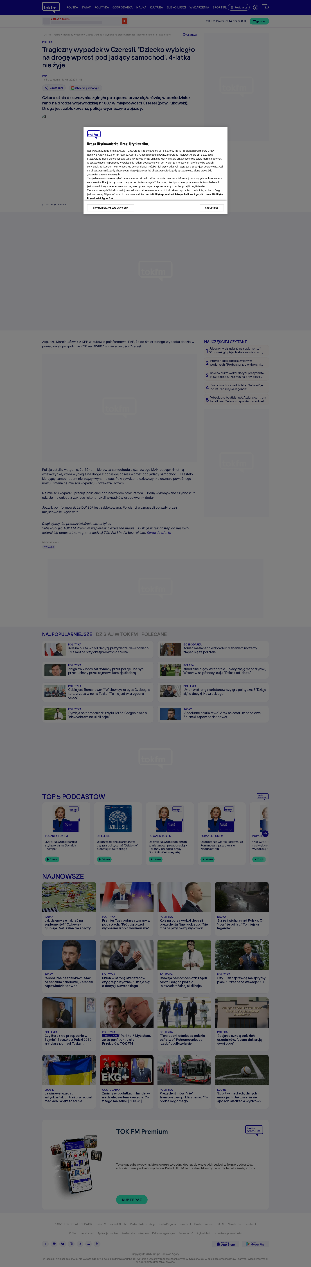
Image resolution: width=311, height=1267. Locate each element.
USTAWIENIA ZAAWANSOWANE (110, 208)
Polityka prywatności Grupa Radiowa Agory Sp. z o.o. (182, 194)
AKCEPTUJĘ (211, 207)
